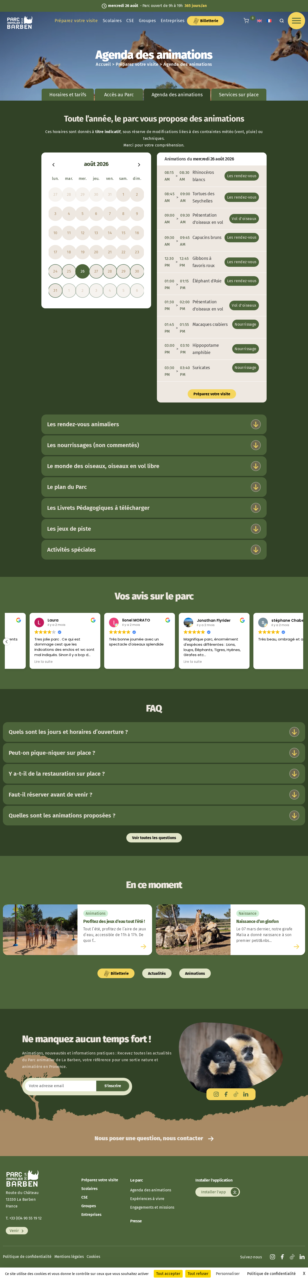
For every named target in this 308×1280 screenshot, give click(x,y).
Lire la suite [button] (21, 662)
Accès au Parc (119, 95)
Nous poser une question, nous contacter (149, 1138)
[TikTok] (236, 1094)
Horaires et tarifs (67, 95)
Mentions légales (69, 1256)
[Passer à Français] (269, 21)
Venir (15, 1230)
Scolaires (112, 20)
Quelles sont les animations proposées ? (62, 815)
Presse (135, 1221)
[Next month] (139, 164)
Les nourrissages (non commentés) (93, 445)
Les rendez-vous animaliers (83, 424)
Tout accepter (168, 1273)
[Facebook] (226, 1094)
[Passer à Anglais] (259, 21)
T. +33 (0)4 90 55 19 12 (24, 1218)
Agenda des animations (150, 1190)
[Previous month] (53, 164)
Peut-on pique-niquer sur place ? (52, 753)
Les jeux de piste (69, 528)
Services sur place (239, 95)
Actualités (157, 973)
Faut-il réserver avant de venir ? (50, 794)
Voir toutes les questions (154, 837)
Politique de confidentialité (27, 1256)
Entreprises (173, 20)
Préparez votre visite (76, 20)
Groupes (147, 20)
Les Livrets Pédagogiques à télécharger (98, 508)
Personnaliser (228, 1273)
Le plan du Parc (67, 487)
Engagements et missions (152, 1207)
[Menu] (296, 20)
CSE (130, 20)
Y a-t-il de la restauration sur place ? (57, 773)
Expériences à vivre (147, 1198)
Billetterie (208, 20)
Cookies (93, 1256)
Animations (195, 973)
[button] (6, 641)
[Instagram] (216, 1094)
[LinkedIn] (246, 1094)
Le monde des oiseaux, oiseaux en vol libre (103, 466)
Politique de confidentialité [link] (271, 1273)
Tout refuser (198, 1273)
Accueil (103, 64)
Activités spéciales (71, 549)
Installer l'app (214, 1192)
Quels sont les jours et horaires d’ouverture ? (68, 732)
